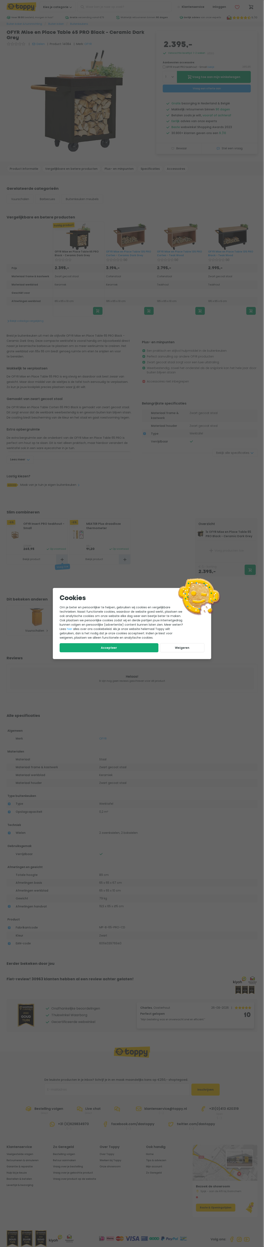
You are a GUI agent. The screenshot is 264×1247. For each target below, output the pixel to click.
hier (69, 629)
